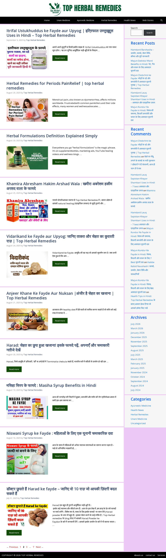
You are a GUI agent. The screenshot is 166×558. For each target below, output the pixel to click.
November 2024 (139, 372)
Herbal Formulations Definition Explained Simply (51, 135)
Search (134, 27)
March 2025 (137, 359)
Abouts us (138, 555)
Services (161, 555)
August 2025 (137, 350)
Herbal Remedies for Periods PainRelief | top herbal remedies (55, 86)
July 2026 (135, 323)
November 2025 (139, 341)
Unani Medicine (63, 20)
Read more (60, 58)
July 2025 (135, 354)
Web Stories (148, 20)
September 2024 (139, 381)
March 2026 (137, 328)
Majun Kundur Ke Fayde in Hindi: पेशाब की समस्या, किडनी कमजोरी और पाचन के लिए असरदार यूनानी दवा (142, 113)
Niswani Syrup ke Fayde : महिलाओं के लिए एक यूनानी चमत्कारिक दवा (59, 433)
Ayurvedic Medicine (85, 20)
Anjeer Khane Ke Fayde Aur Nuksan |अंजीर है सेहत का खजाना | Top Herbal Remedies (60, 296)
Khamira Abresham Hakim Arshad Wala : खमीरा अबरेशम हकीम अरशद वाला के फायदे (59, 186)
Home (47, 20)
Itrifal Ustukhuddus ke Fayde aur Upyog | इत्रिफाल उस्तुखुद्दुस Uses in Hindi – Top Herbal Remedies (59, 33)
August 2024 (137, 385)
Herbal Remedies (109, 20)
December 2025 (139, 337)
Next (39, 546)
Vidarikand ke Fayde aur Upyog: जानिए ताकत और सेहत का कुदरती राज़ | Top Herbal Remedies (60, 239)
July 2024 (135, 389)
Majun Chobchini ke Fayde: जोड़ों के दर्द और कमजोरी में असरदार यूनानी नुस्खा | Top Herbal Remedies (141, 82)
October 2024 (138, 376)
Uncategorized (138, 423)
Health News (130, 20)
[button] (161, 20)
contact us (150, 555)
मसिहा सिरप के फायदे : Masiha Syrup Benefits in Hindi (51, 385)
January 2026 (137, 332)
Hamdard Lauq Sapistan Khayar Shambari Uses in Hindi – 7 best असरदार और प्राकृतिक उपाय (143, 182)
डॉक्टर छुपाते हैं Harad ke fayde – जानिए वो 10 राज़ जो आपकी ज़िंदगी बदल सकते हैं (61, 491)
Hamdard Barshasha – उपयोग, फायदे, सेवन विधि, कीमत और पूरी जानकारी (142, 53)
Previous (12, 546)
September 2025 (139, 345)
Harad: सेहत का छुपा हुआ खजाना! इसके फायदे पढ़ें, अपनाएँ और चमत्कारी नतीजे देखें (57, 347)
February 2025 (138, 363)
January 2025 (137, 367)
